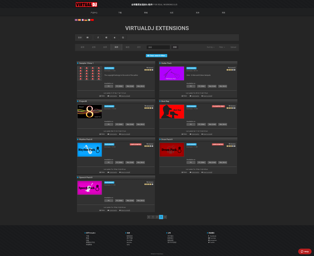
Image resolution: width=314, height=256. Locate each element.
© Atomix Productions (157, 254)
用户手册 (130, 238)
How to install (125, 96)
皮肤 (94, 47)
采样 (116, 47)
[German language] (86, 20)
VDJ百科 (129, 240)
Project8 (83, 101)
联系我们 (170, 238)
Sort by (210, 47)
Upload (233, 47)
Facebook (212, 236)
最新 (82, 47)
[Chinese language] (92, 20)
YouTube (213, 238)
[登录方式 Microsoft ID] (106, 37)
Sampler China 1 (86, 63)
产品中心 (94, 13)
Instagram (213, 240)
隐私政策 (170, 240)
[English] (76, 20)
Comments (113, 96)
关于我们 (170, 236)
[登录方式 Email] (87, 37)
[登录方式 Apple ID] (114, 37)
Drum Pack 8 (166, 139)
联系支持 (130, 236)
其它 (139, 47)
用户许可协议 (172, 242)
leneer (151, 67)
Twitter (212, 242)
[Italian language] (89, 20)
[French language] (82, 20)
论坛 (128, 244)
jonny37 (233, 67)
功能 (87, 240)
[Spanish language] (79, 20)
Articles (129, 242)
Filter (221, 47)
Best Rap (165, 101)
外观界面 (89, 244)
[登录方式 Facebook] (98, 37)
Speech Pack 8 (85, 177)
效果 (105, 47)
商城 (146, 13)
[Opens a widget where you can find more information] (305, 252)
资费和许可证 (90, 242)
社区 (171, 13)
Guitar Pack (166, 63)
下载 (120, 13)
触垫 (128, 47)
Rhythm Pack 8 (85, 139)
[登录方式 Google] (123, 37)
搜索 (175, 47)
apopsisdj (150, 106)
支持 (197, 13)
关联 (223, 13)
